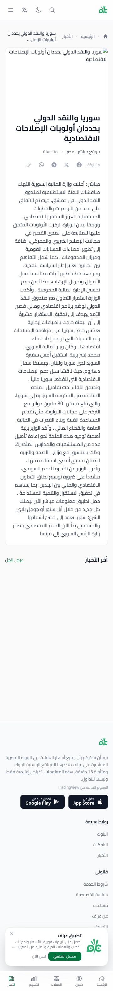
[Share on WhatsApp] (41, 165)
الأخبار (67, 36)
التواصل (101, 927)
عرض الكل (14, 560)
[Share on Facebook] (79, 165)
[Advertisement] (56, 665)
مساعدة (100, 905)
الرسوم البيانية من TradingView (83, 787)
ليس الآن (39, 956)
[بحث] (52, 10)
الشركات (100, 845)
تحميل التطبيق (64, 956)
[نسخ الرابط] (29, 165)
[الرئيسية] (105, 36)
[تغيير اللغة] (24, 10)
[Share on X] (67, 165)
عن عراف (100, 916)
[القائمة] (10, 10)
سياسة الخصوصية (92, 895)
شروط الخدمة (95, 884)
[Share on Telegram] (54, 165)
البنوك (102, 834)
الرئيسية (88, 36)
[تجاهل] (11, 934)
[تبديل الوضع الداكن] (38, 10)
